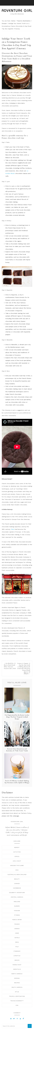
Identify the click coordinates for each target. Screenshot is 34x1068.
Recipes (17, 982)
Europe (17, 906)
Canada (17, 883)
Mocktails (17, 969)
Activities (17, 852)
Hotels (17, 937)
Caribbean (17, 888)
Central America (17, 897)
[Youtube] (20, 1018)
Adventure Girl (17, 12)
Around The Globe (17, 865)
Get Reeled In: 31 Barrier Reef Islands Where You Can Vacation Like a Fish (10, 665)
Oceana (17, 978)
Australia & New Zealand (17, 874)
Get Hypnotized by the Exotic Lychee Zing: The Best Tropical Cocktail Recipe (17, 717)
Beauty (17, 879)
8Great (17, 847)
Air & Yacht (17, 861)
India (17, 942)
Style (17, 991)
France (17, 924)
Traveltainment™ (17, 1000)
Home (17, 933)
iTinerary (17, 951)
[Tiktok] (23, 1018)
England (17, 901)
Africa (17, 856)
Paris (12, 529)
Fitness (17, 915)
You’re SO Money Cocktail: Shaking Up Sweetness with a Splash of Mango (17, 782)
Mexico (17, 960)
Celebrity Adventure (17, 892)
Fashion (17, 910)
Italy (17, 946)
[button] (17, 3)
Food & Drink (17, 919)
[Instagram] (11, 1018)
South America (17, 987)
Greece (17, 928)
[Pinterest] (17, 1018)
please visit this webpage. (10, 816)
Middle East (17, 964)
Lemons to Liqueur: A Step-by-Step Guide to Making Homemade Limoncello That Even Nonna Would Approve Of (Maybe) (23, 668)
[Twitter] (14, 1018)
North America (17, 973)
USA (17, 1005)
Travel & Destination (17, 996)
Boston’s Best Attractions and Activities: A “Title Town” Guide (17, 750)
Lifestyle (17, 955)
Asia (17, 870)
